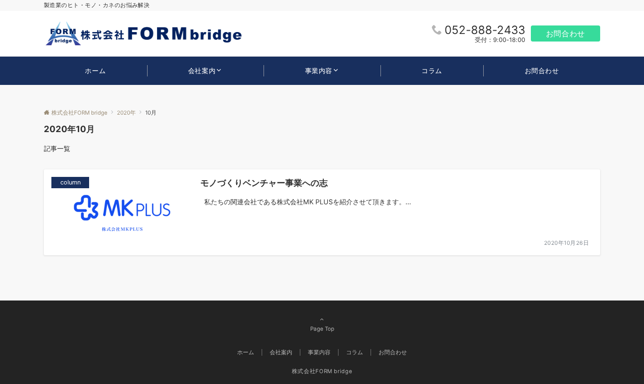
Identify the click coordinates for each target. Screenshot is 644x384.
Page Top (322, 329)
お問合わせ (565, 33)
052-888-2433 (485, 30)
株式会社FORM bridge (322, 371)
